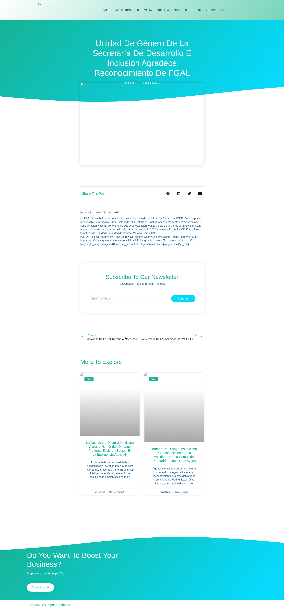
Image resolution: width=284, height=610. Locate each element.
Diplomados (184, 10)
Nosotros (123, 10)
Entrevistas (145, 10)
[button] (168, 193)
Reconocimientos (211, 10)
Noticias (164, 10)
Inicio (107, 10)
